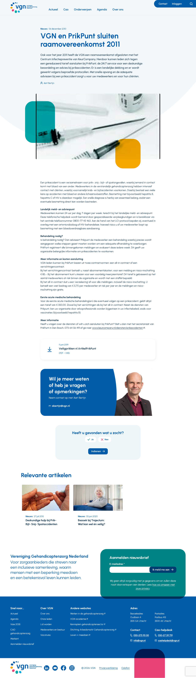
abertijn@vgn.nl (61, 405)
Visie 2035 (15, 624)
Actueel (53, 9)
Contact (163, 3)
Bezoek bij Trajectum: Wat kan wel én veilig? (91, 522)
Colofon (125, 668)
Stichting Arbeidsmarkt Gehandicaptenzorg (92, 629)
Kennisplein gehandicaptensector (86, 624)
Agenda (102, 9)
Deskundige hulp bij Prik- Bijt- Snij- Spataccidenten (41, 522)
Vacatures (45, 635)
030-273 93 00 (141, 635)
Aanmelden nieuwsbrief (22, 644)
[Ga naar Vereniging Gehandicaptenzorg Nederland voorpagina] (23, 7)
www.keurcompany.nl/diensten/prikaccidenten (117, 327)
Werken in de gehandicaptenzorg (87, 613)
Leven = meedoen (79, 635)
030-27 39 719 (165, 635)
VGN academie (78, 619)
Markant (14, 638)
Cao (65, 9)
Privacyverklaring (108, 668)
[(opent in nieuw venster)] (63, 668)
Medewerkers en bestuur (52, 629)
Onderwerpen (82, 9)
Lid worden (46, 624)
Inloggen (177, 3)
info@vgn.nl (140, 640)
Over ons (117, 9)
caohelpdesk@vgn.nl (168, 640)
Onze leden (46, 619)
